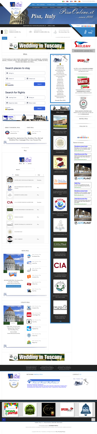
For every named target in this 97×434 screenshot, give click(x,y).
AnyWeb (36, 422)
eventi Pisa (34, 263)
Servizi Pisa (60, 90)
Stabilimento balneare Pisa (60, 96)
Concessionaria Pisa (60, 76)
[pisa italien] (75, 1)
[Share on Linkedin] (87, 26)
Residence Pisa (32, 138)
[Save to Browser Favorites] (92, 26)
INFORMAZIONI (73, 7)
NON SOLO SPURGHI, (60, 234)
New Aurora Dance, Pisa (39, 32)
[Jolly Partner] (60, 244)
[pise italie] (71, 1)
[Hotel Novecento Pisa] (60, 164)
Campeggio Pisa (24, 140)
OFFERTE (59, 7)
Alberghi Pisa (60, 82)
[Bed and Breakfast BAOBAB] (60, 124)
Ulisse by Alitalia (13, 331)
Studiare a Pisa (62, 4)
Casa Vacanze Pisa (35, 140)
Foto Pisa (34, 290)
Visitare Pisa (73, 4)
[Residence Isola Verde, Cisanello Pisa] (60, 305)
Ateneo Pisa (34, 335)
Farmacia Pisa (60, 79)
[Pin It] (88, 26)
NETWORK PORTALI (53, 425)
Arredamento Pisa (60, 67)
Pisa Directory (36, 7)
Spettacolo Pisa (60, 94)
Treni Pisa (34, 321)
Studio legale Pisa (60, 97)
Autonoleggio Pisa (36, 314)
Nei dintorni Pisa (35, 256)
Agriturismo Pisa (22, 138)
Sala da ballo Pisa (60, 87)
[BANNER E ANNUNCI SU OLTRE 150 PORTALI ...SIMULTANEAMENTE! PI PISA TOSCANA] (11, 410)
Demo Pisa (60, 77)
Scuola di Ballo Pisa (60, 88)
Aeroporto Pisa (35, 308)
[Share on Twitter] (90, 26)
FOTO (80, 7)
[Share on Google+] (85, 26)
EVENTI (65, 7)
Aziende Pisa (58, 100)
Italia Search (59, 422)
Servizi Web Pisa (60, 91)
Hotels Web (54, 422)
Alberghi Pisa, (12, 138)
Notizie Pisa (34, 270)
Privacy (63, 431)
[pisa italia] (63, 1)
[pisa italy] (67, 1)
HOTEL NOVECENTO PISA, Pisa (60, 174)
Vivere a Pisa (51, 4)
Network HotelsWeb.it (47, 368)
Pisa (33, 4)
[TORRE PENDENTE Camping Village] (60, 184)
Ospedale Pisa (35, 328)
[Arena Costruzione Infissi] (60, 284)
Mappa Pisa (34, 342)
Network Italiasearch (64, 368)
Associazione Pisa (60, 68)
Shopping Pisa (60, 93)
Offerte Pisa (34, 284)
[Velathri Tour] (60, 205)
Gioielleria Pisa (60, 80)
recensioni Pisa (35, 277)
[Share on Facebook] (82, 26)
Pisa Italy (60, 431)
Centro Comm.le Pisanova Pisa (60, 74)
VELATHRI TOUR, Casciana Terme (60, 214)
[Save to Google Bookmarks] (83, 26)
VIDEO (85, 7)
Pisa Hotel (45, 7)
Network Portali (91, 1)
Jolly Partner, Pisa (62, 32)
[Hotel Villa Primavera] (60, 145)
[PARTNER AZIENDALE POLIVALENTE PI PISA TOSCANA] (48, 410)
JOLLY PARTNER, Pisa (60, 253)
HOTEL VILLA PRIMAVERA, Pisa (60, 154)
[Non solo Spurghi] (60, 224)
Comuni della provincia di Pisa (13, 333)
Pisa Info (52, 7)
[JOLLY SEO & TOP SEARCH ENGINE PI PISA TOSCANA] (67, 410)
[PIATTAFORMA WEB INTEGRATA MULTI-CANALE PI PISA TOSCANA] (86, 410)
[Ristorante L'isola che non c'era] (60, 263)
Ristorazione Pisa (60, 85)
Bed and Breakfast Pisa (60, 70)
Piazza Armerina (47, 422)
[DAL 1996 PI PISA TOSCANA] (30, 410)
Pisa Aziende (41, 4)
